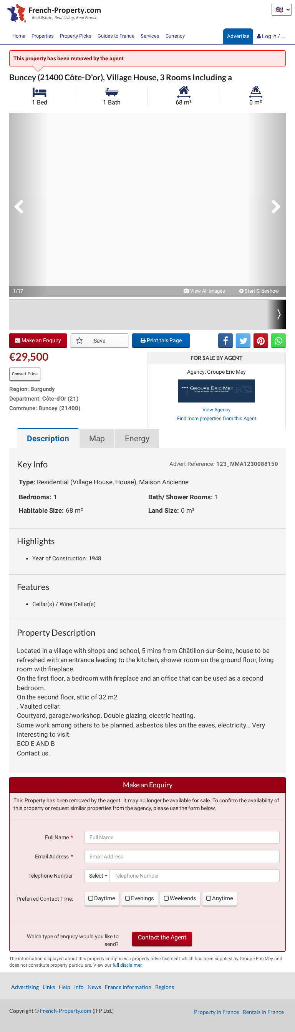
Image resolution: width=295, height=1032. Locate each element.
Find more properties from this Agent (216, 418)
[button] (28, 205)
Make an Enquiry (40, 340)
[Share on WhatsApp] (278, 340)
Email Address (52, 856)
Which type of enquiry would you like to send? (73, 940)
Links (49, 987)
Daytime (104, 898)
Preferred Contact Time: (45, 899)
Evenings (142, 898)
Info (79, 987)
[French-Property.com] (52, 14)
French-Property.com (65, 1010)
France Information (128, 987)
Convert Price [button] (25, 373)
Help (64, 987)
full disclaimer (127, 965)
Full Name (57, 837)
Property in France (216, 1012)
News (94, 987)
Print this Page (164, 340)
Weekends (183, 898)
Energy (137, 438)
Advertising (25, 987)
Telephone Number (50, 876)
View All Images (207, 291)
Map (97, 438)
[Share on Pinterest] (261, 340)
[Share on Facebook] (225, 340)
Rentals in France (263, 1012)
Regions (164, 987)
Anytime (222, 898)
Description (48, 438)
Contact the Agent (162, 937)
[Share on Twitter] (243, 340)
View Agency (216, 409)
